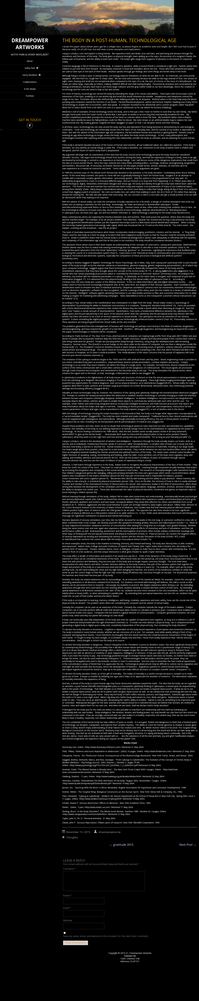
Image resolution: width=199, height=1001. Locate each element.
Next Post (187, 845)
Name (67, 895)
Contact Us (130, 955)
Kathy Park (30, 68)
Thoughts (72, 837)
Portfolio (30, 95)
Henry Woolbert (29, 75)
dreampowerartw (109, 832)
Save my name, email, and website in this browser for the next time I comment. (105, 936)
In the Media (30, 89)
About (30, 61)
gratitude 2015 (121, 845)
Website (67, 920)
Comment (69, 868)
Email (67, 908)
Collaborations (30, 82)
